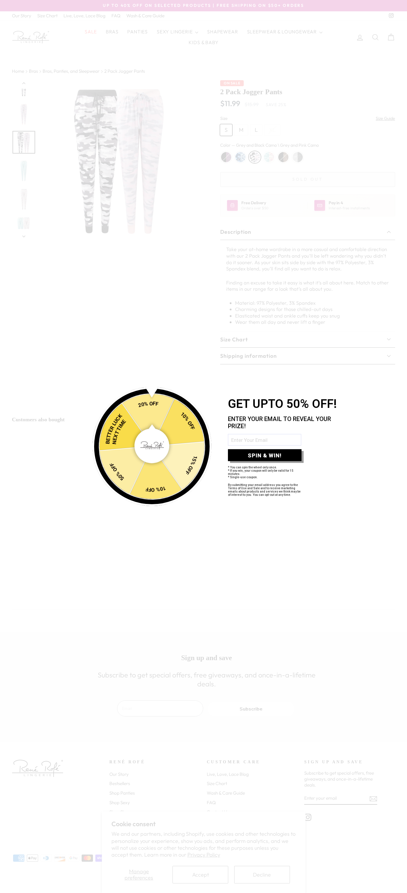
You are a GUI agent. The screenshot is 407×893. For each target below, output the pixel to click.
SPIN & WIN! (265, 455)
